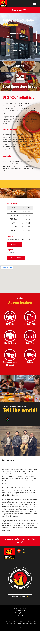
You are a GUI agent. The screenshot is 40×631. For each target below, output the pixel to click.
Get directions (14, 244)
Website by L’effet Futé (20, 628)
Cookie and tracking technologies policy (20, 613)
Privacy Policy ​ (20, 615)
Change (25, 552)
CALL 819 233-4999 (16, 258)
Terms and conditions (20, 610)
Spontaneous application (19, 596)
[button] (34, 3)
